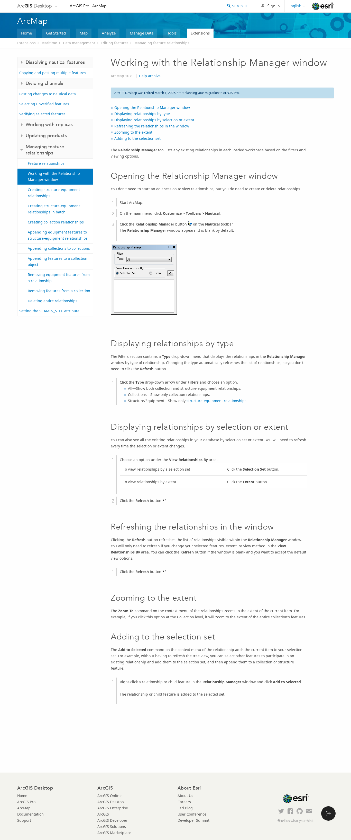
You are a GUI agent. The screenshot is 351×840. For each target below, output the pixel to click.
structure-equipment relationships (216, 400)
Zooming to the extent (133, 132)
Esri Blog (185, 808)
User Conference (192, 814)
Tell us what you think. (297, 821)
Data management (79, 42)
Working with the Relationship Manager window (54, 176)
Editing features (114, 42)
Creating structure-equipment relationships (54, 192)
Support (24, 820)
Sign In (273, 5)
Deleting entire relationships (52, 300)
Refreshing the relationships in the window (151, 126)
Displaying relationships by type (142, 113)
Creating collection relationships (56, 222)
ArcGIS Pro (79, 5)
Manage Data (141, 33)
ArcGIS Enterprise (112, 808)
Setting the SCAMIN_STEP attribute (49, 310)
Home (26, 33)
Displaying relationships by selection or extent (154, 119)
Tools (172, 33)
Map (84, 33)
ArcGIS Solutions (111, 826)
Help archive (150, 75)
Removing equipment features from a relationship (59, 277)
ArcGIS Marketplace (114, 832)
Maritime (49, 42)
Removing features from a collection (59, 290)
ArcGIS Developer (112, 820)
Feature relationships (46, 163)
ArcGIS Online (109, 795)
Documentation (30, 814)
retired (149, 93)
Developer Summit (193, 820)
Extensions (200, 33)
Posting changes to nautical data (47, 93)
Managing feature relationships (161, 42)
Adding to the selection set (137, 138)
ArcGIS (103, 814)
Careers (184, 801)
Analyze (109, 33)
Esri (323, 6)
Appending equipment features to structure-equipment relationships (58, 235)
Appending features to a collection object (57, 261)
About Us (185, 795)
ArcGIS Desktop (110, 801)
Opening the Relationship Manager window (152, 107)
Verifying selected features (42, 113)
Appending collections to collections (59, 248)
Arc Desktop (34, 6)
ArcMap (99, 5)
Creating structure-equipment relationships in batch (54, 208)
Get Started (56, 33)
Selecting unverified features (44, 103)
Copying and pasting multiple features (52, 72)
